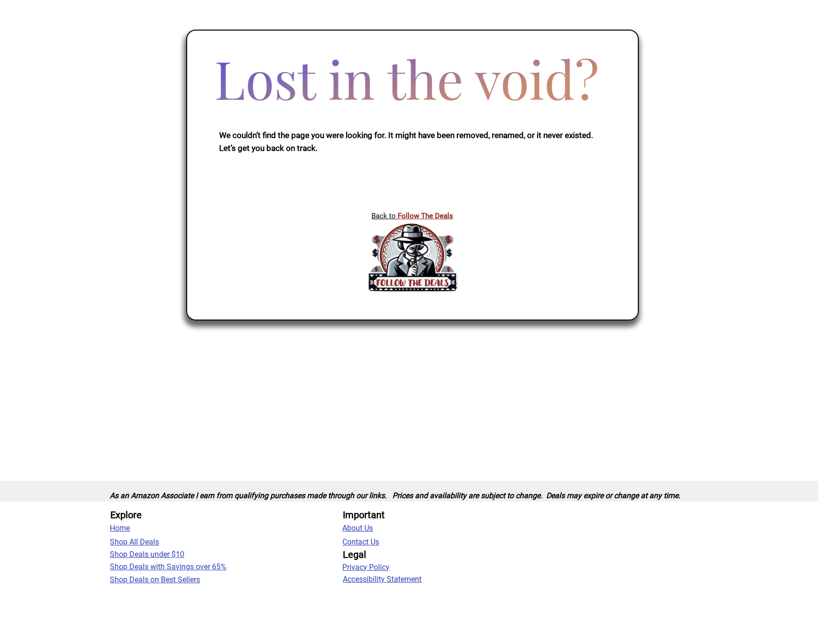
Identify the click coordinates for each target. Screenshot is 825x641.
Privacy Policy (366, 567)
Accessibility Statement (382, 579)
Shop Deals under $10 (147, 554)
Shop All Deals (134, 541)
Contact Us (360, 541)
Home (120, 528)
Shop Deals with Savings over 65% (168, 566)
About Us (357, 528)
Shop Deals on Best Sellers (155, 579)
